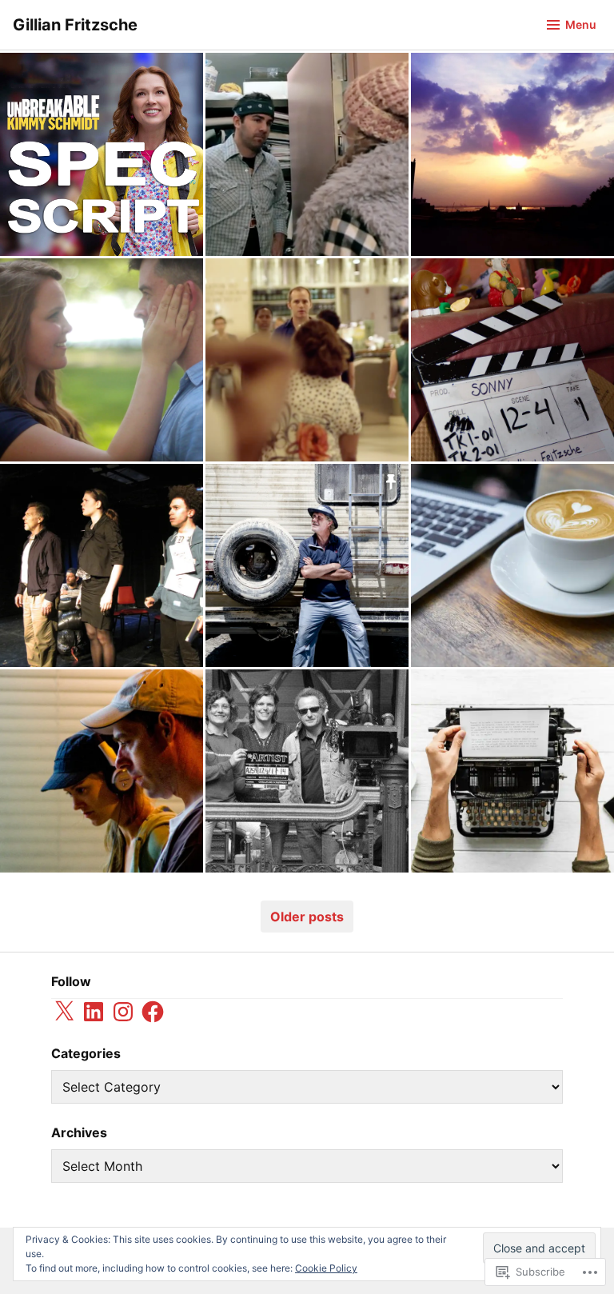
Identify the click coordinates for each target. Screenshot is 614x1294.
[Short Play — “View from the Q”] (101, 565)
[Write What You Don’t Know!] (512, 771)
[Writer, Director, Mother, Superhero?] (101, 771)
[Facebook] (152, 1011)
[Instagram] (123, 1011)
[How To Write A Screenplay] (512, 565)
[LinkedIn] (93, 1011)
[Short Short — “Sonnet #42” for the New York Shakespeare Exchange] (101, 359)
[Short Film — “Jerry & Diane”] (307, 154)
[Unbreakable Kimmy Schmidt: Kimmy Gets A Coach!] (101, 154)
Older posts (307, 917)
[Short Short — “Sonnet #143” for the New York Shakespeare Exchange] (307, 359)
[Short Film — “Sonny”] (307, 565)
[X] (64, 1011)
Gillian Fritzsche (75, 24)
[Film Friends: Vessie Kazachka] (307, 771)
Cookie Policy (326, 1268)
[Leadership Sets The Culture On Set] (512, 359)
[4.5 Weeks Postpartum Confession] (512, 154)
